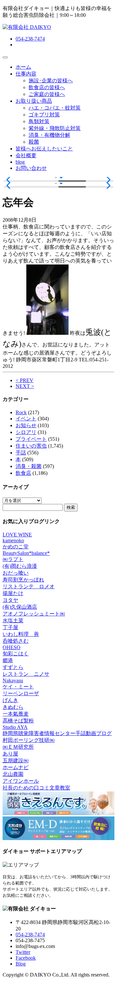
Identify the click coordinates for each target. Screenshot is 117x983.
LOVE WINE (17, 534)
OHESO (11, 647)
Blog (21, 963)
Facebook (26, 958)
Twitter (23, 952)
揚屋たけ (13, 593)
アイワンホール (21, 781)
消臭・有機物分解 (49, 135)
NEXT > (25, 386)
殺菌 (34, 142)
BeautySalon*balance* (26, 553)
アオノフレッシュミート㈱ (34, 613)
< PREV (24, 380)
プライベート (31, 439)
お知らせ (26, 425)
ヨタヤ (10, 600)
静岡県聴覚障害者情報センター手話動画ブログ (57, 733)
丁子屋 (10, 627)
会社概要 (26, 155)
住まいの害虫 (31, 446)
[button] (10, 180)
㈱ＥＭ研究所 (18, 747)
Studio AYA (15, 727)
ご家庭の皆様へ (47, 94)
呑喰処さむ (16, 641)
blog (20, 162)
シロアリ (26, 432)
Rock (21, 412)
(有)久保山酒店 (20, 607)
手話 (21, 452)
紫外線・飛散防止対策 (55, 128)
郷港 (8, 660)
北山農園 (13, 774)
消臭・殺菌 (29, 466)
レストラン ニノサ (26, 674)
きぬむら (13, 707)
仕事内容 (26, 73)
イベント (26, 418)
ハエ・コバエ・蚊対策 (55, 108)
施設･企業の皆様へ (51, 80)
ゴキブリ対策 (44, 114)
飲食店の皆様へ (47, 87)
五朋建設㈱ (16, 760)
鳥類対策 (39, 121)
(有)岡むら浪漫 (20, 566)
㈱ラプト (13, 559)
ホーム (23, 67)
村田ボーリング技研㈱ (29, 740)
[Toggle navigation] (5, 57)
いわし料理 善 (21, 634)
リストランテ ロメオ (29, 586)
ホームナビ (16, 767)
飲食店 (23, 473)
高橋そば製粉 (18, 720)
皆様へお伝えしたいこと (44, 148)
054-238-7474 (30, 38)
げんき (10, 700)
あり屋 (10, 753)
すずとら (13, 667)
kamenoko (13, 540)
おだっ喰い (16, 573)
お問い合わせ (31, 168)
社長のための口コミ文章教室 (36, 787)
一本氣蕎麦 (16, 714)
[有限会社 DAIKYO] (27, 27)
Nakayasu (13, 680)
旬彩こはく (16, 653)
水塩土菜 (13, 620)
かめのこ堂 (16, 546)
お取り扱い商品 (34, 101)
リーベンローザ (21, 693)
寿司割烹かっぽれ (23, 579)
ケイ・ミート (18, 686)
